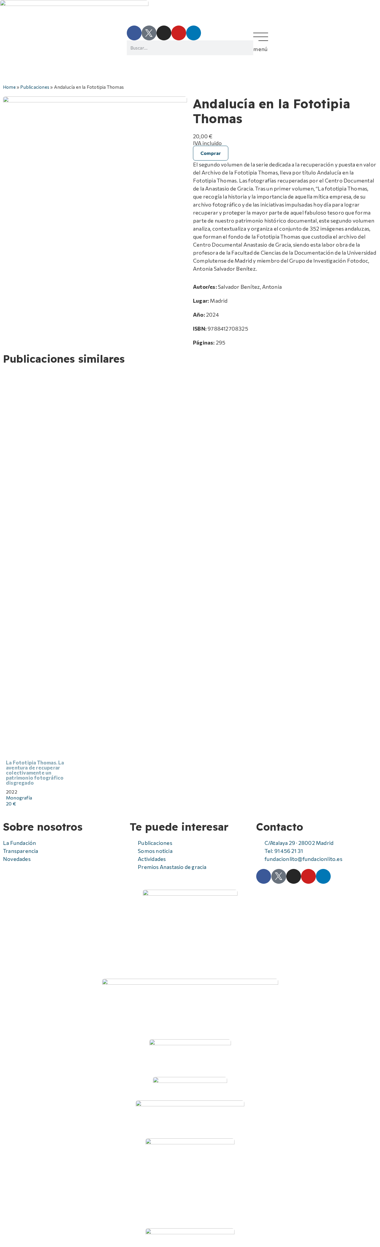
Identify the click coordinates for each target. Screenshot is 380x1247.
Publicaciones (34, 87)
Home (9, 87)
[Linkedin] (193, 33)
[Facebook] (134, 33)
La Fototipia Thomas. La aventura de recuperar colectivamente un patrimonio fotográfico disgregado (35, 772)
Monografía (19, 797)
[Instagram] (163, 33)
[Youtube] (178, 33)
